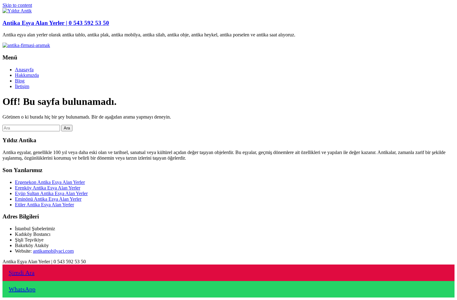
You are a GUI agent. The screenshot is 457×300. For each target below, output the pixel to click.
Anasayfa (24, 69)
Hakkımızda (27, 75)
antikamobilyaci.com (53, 251)
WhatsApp (22, 289)
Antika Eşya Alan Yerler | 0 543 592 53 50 (55, 23)
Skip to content (17, 5)
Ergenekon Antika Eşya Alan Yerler (50, 182)
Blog (20, 80)
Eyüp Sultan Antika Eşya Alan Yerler (51, 193)
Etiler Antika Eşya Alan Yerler (44, 204)
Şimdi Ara (22, 272)
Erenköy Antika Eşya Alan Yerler (47, 187)
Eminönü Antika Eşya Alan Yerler (48, 199)
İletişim (22, 86)
